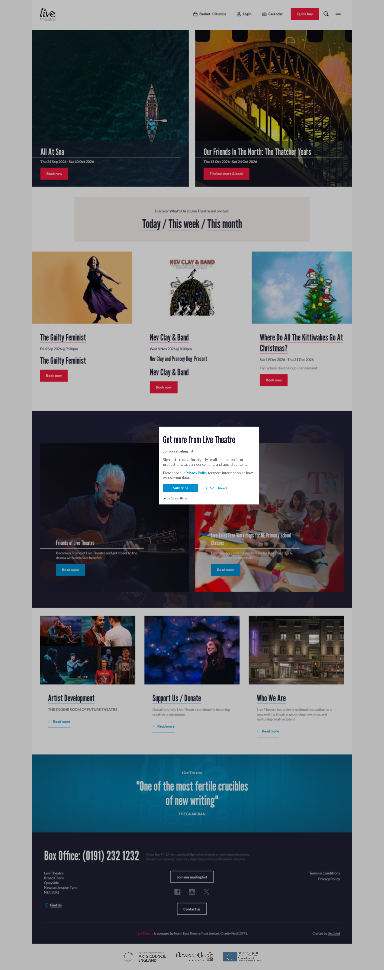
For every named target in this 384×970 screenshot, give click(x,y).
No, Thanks (218, 488)
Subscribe (180, 488)
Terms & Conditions (175, 498)
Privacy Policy (196, 473)
